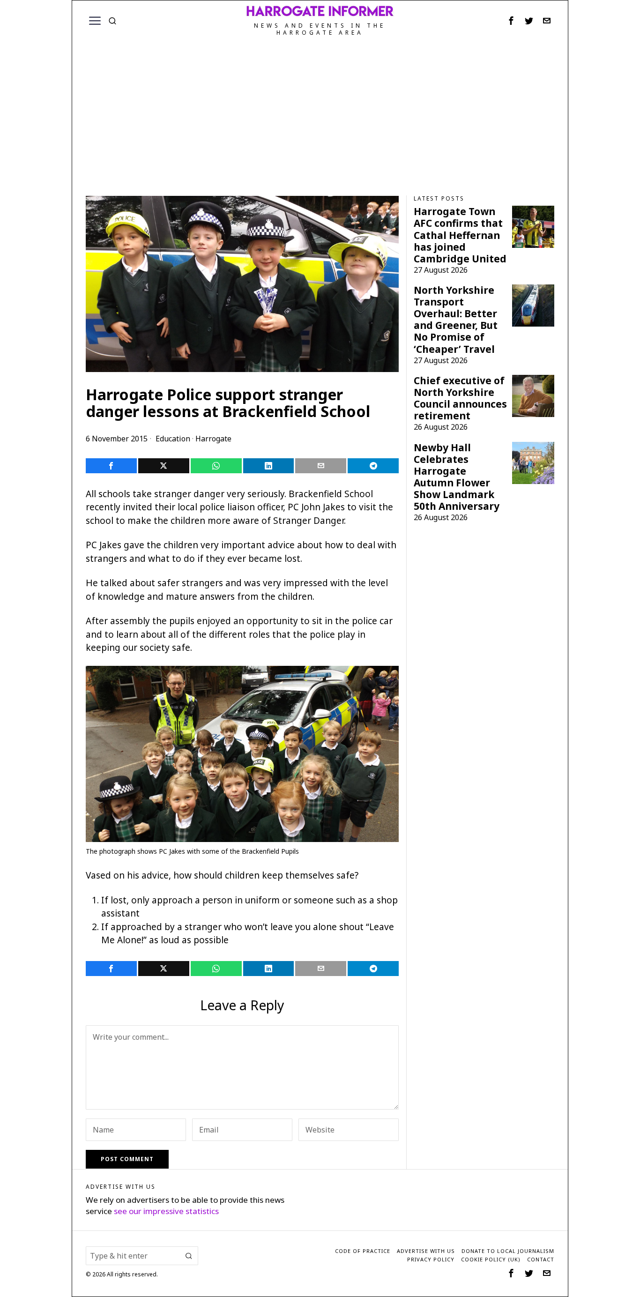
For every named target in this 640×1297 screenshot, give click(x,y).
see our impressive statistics (166, 1211)
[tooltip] (511, 20)
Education (173, 438)
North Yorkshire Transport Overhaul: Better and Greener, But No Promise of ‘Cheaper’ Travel (456, 319)
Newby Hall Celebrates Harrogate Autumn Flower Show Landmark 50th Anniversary (456, 477)
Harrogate (213, 438)
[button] (188, 1255)
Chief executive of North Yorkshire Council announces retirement (460, 398)
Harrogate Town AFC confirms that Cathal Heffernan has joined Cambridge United (460, 235)
